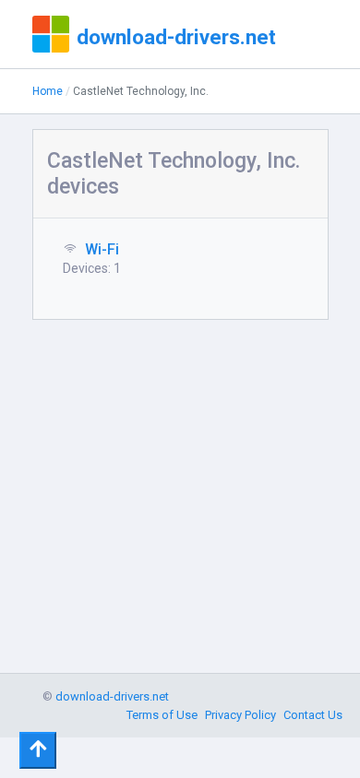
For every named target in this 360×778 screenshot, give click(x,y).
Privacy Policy (240, 715)
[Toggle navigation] (37, 750)
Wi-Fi (102, 249)
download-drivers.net (176, 37)
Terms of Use (162, 715)
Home (47, 91)
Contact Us (312, 715)
